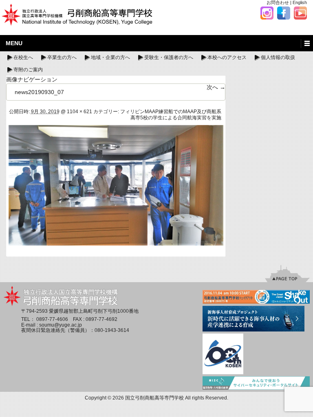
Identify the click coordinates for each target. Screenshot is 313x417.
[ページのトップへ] (287, 273)
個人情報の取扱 (278, 57)
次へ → (216, 87)
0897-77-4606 (52, 319)
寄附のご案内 (28, 69)
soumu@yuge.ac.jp (60, 325)
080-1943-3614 (112, 330)
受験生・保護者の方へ (168, 57)
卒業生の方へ (62, 57)
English (300, 2)
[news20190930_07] (116, 185)
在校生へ (23, 57)
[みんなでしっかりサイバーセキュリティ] (256, 383)
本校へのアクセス (227, 57)
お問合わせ (278, 2)
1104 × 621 (79, 111)
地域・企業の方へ (110, 57)
